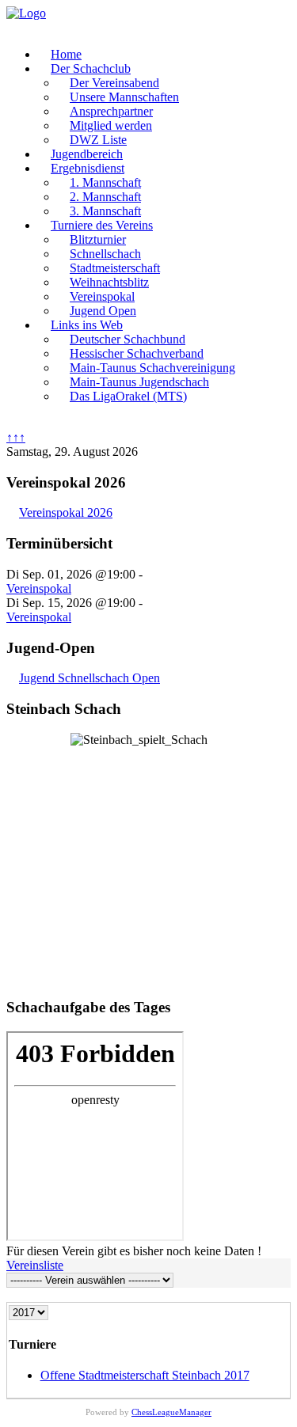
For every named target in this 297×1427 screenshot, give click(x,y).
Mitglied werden (111, 125)
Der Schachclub (91, 68)
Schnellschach (105, 253)
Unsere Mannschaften (124, 97)
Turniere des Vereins (102, 225)
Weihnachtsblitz (109, 282)
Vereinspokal (102, 296)
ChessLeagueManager (171, 1412)
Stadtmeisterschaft (115, 268)
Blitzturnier (98, 239)
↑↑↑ (15, 437)
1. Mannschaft (105, 182)
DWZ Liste (98, 139)
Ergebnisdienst (87, 168)
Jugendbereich (87, 154)
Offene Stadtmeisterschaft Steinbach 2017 (144, 1375)
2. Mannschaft (105, 196)
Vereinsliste (34, 1265)
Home (66, 54)
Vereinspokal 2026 (65, 512)
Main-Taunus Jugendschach (139, 382)
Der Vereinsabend (114, 82)
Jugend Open (103, 310)
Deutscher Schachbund (127, 339)
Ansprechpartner (111, 111)
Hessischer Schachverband (137, 353)
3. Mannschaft (105, 211)
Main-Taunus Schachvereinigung (152, 367)
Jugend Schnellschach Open (89, 678)
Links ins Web (87, 325)
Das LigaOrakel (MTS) (128, 396)
